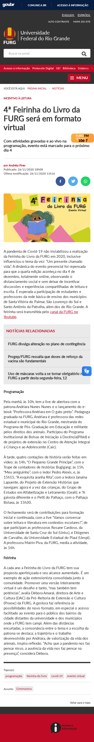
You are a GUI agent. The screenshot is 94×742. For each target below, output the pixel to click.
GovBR (8, 5)
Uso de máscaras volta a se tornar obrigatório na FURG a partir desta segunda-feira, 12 (46, 375)
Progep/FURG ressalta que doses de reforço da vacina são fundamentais (45, 358)
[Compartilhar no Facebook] (60, 181)
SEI (58, 68)
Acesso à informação (72, 5)
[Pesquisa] (83, 53)
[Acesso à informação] (64, 728)
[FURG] (11, 29)
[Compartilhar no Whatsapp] (85, 181)
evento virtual (76, 676)
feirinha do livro (37, 676)
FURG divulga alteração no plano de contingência (46, 344)
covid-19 (57, 676)
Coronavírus (24, 688)
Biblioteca (69, 68)
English (68, 15)
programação (14, 676)
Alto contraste (58, 21)
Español (84, 15)
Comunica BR (37, 5)
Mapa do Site (81, 21)
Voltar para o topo (80, 702)
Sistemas (83, 68)
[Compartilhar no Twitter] (73, 181)
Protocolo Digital (43, 68)
